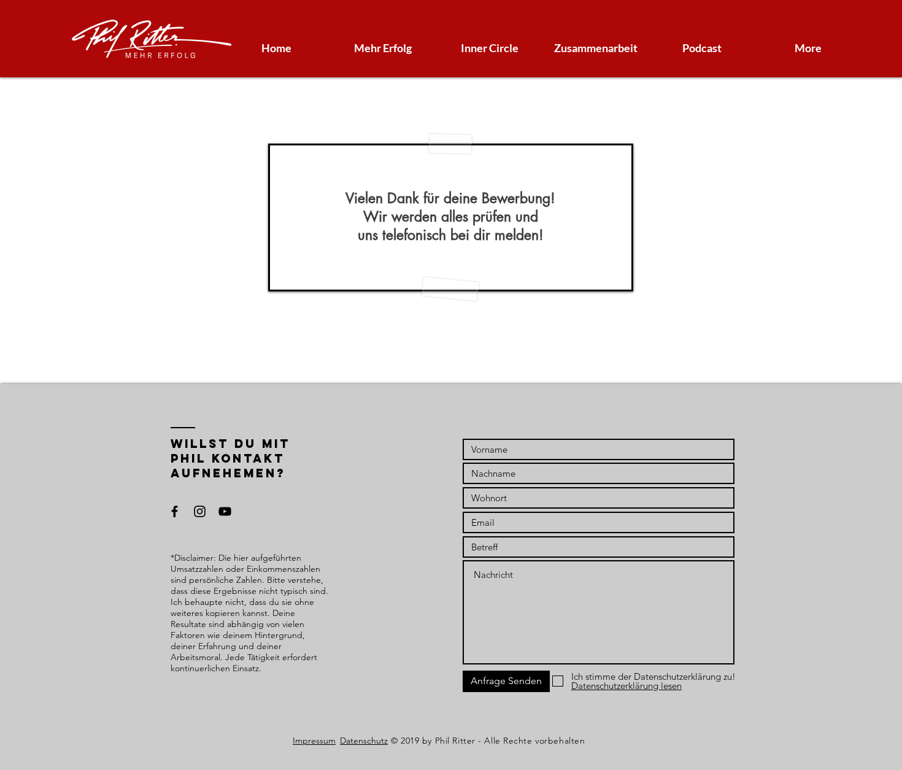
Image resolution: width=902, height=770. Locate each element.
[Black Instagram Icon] (199, 511)
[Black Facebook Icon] (174, 511)
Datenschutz (364, 740)
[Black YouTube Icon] (225, 511)
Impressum (314, 740)
